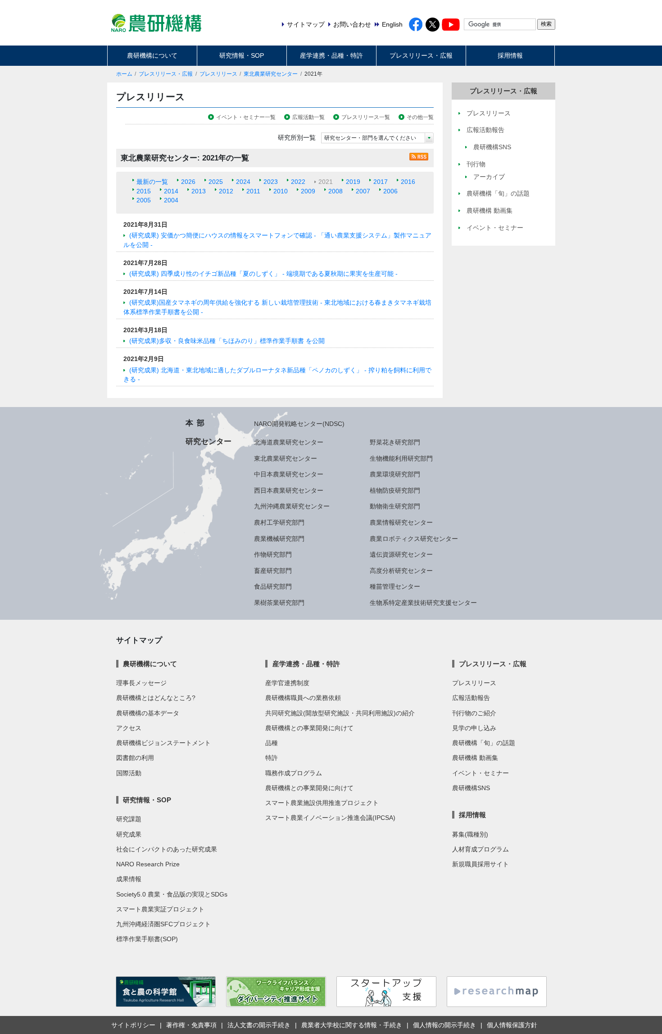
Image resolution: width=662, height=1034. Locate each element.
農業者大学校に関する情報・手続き (351, 1025)
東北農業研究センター (271, 74)
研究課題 (128, 819)
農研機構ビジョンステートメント (163, 742)
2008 (335, 191)
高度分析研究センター (401, 570)
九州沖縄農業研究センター (292, 506)
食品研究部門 (273, 586)
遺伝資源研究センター (401, 554)
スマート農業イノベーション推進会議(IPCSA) (330, 817)
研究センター (208, 441)
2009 (308, 191)
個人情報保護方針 (512, 1025)
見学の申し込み (474, 728)
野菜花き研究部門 (395, 442)
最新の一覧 (152, 181)
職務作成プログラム (293, 773)
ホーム (124, 74)
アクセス (128, 728)
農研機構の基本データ (147, 713)
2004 (171, 200)
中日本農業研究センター (288, 474)
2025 (216, 181)
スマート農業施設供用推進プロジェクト (322, 802)
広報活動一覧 (308, 117)
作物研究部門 (273, 554)
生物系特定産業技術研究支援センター (423, 602)
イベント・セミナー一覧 (246, 117)
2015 (143, 191)
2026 (188, 181)
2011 (253, 191)
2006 (390, 191)
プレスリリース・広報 (421, 55)
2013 (198, 191)
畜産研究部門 (273, 570)
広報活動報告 (471, 697)
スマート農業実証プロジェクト (160, 909)
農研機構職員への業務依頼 (303, 697)
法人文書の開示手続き (258, 1025)
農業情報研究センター (401, 522)
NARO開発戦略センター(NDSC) (299, 423)
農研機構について (152, 55)
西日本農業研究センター (288, 490)
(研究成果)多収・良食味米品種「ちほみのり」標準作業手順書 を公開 (227, 340)
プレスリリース (218, 74)
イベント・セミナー (480, 773)
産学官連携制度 (287, 682)
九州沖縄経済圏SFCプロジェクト (163, 924)
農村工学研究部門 (279, 522)
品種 (271, 742)
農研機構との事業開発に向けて (309, 728)
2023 (270, 181)
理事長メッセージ (141, 682)
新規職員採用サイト (480, 864)
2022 (298, 181)
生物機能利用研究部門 (401, 458)
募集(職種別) (470, 834)
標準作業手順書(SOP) (147, 938)
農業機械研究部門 (279, 538)
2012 (226, 191)
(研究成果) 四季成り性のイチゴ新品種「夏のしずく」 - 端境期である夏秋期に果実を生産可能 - (263, 273)
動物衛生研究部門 (395, 506)
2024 (243, 181)
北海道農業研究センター (288, 442)
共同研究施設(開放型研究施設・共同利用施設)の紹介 (340, 713)
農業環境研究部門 (395, 474)
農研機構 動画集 (475, 757)
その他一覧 (420, 117)
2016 (408, 181)
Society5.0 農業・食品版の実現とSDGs (171, 894)
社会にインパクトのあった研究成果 (166, 849)
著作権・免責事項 (191, 1025)
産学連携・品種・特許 (331, 55)
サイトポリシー (133, 1025)
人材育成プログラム (480, 849)
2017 (380, 181)
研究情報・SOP (241, 55)
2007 (363, 191)
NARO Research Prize (148, 864)
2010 (280, 191)
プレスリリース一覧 (365, 117)
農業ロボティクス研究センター (414, 538)
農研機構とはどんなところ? (155, 697)
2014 (171, 191)
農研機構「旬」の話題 (483, 742)
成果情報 (128, 879)
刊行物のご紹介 (474, 713)
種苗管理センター (395, 586)
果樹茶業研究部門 (279, 602)
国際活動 (128, 773)
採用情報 (510, 55)
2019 (353, 181)
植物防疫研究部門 (395, 490)
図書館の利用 (135, 757)
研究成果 (128, 834)
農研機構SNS (471, 788)
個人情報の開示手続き (444, 1025)
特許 (271, 757)
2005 (143, 200)
